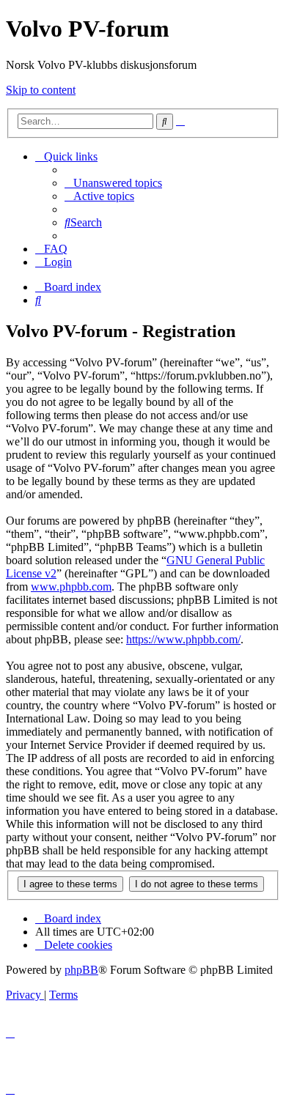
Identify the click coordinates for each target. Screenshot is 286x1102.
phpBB (81, 970)
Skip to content (41, 90)
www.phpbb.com (71, 586)
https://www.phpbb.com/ (183, 639)
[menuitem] (113, 183)
